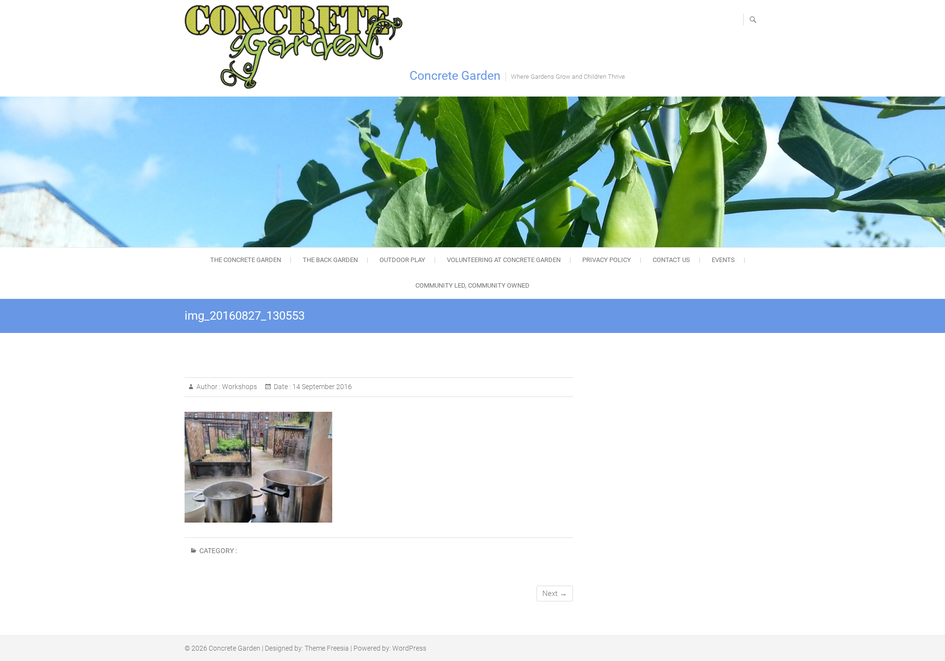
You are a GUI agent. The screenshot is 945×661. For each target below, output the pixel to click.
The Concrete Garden (245, 260)
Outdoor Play (402, 260)
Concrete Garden (455, 75)
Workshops (238, 387)
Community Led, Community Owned (472, 285)
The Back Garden (330, 260)
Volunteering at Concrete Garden (504, 260)
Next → (554, 593)
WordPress (409, 648)
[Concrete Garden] (296, 47)
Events (723, 260)
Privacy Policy (606, 260)
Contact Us (671, 260)
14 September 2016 (321, 387)
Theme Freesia (327, 648)
